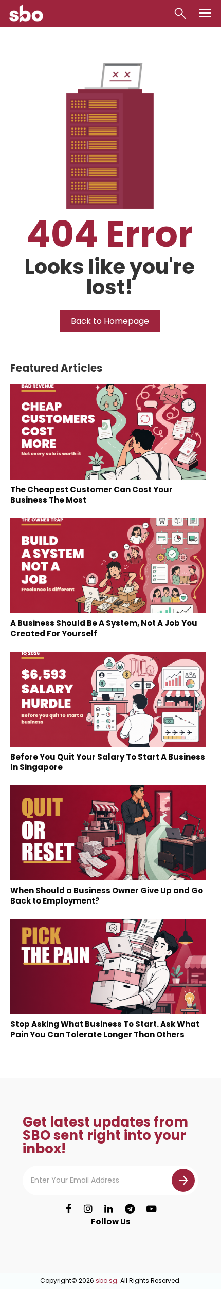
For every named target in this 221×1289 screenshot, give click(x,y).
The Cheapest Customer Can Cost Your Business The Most (91, 494)
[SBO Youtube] (151, 1209)
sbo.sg (106, 1280)
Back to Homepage (110, 321)
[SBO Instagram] (88, 1209)
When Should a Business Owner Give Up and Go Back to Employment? (106, 895)
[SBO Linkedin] (108, 1209)
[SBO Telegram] (129, 1209)
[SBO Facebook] (68, 1209)
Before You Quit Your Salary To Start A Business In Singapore (107, 761)
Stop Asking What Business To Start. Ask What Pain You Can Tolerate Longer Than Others (104, 1029)
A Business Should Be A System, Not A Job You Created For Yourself (103, 628)
